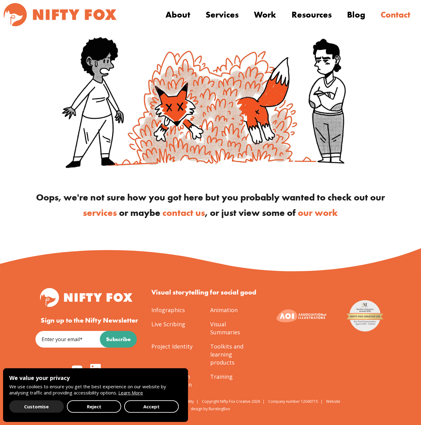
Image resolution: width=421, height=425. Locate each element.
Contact (395, 14)
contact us (183, 213)
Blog (356, 14)
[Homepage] (86, 297)
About (178, 14)
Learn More (130, 393)
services (100, 213)
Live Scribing (168, 324)
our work (318, 213)
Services (222, 14)
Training (221, 376)
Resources (312, 14)
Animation (224, 310)
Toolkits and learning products (226, 354)
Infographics (168, 310)
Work (265, 14)
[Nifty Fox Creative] (60, 14)
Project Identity (172, 346)
